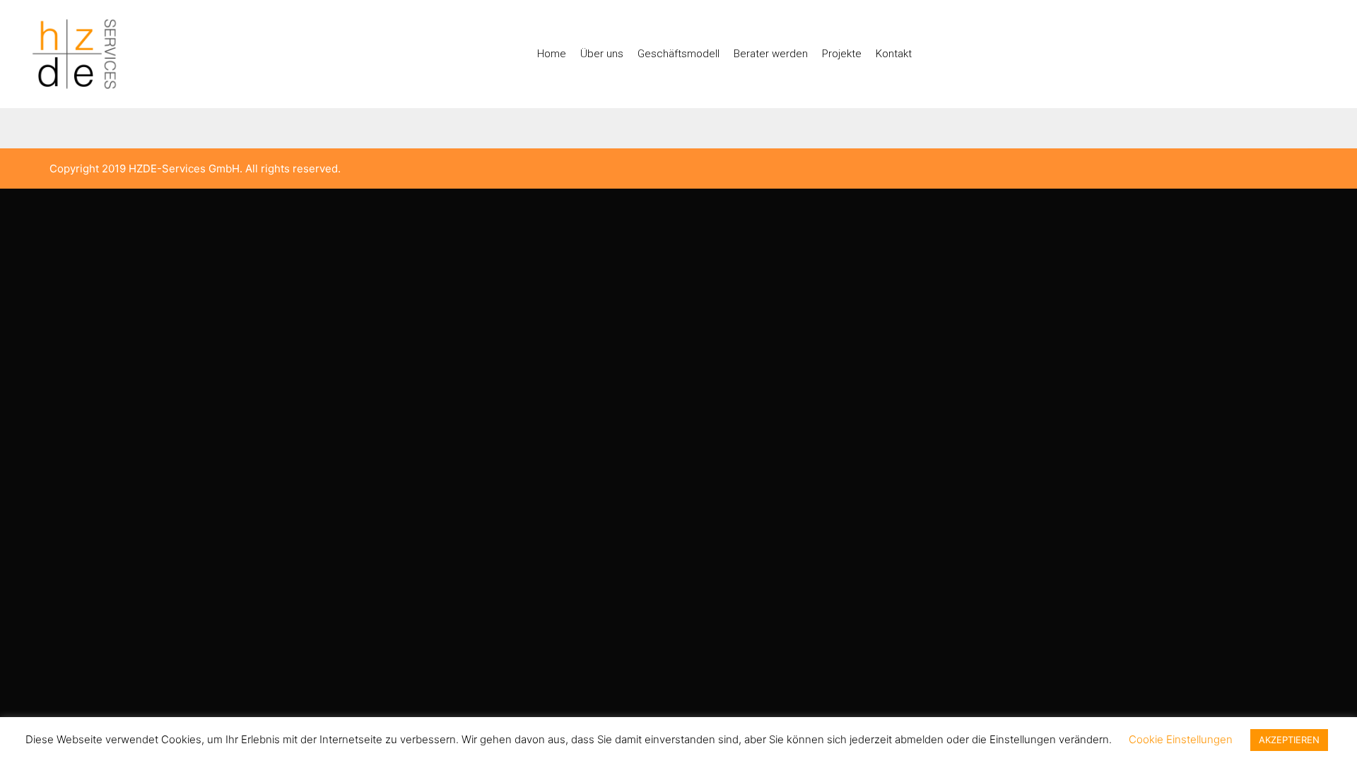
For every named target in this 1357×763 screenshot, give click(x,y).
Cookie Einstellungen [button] (1181, 739)
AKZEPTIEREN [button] (1289, 739)
